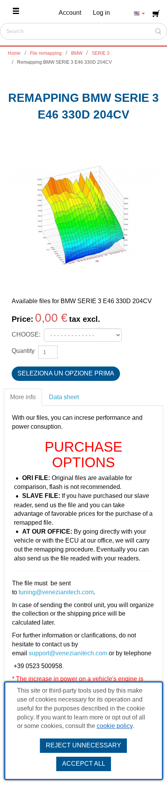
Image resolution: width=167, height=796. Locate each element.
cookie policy (114, 726)
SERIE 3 (101, 53)
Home (14, 53)
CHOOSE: (27, 334)
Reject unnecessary (83, 745)
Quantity (23, 350)
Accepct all (83, 763)
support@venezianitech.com (68, 653)
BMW (76, 53)
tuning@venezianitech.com (56, 592)
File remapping (46, 53)
